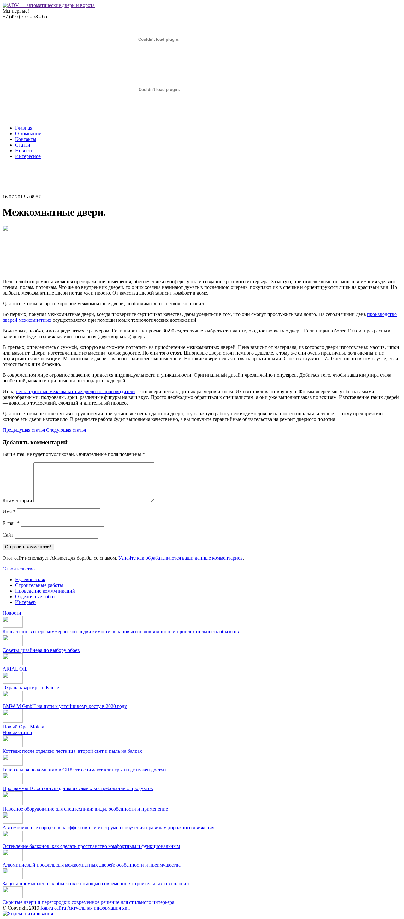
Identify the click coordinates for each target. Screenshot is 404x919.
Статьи (22, 145)
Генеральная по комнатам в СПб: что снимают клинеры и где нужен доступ (84, 769)
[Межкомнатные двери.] (34, 270)
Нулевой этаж (30, 579)
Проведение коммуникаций (45, 590)
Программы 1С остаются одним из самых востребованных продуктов (78, 788)
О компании (28, 133)
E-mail (11, 523)
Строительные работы (39, 585)
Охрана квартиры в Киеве (31, 687)
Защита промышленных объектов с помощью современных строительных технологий (96, 883)
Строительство (19, 568)
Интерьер (25, 602)
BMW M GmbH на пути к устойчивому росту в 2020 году (65, 706)
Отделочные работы (37, 596)
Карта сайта (53, 907)
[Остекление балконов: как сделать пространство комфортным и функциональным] (13, 840)
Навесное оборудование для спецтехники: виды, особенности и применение (85, 809)
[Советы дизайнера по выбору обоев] (13, 644)
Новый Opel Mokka (23, 726)
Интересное (28, 156)
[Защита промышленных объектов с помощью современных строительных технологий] (13, 877)
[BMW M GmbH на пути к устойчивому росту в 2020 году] (13, 700)
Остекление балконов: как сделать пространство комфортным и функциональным (91, 846)
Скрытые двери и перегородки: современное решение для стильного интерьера (88, 902)
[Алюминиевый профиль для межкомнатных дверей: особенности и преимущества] (13, 859)
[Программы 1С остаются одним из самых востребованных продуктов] (13, 782)
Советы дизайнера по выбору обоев (41, 650)
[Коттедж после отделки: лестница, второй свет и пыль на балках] (13, 745)
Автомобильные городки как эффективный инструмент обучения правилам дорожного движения (108, 827)
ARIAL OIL (15, 669)
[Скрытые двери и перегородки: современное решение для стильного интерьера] (13, 896)
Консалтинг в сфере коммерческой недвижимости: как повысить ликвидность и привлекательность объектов (121, 631)
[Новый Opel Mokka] (13, 721)
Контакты (25, 139)
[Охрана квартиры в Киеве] (13, 682)
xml (126, 907)
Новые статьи (17, 732)
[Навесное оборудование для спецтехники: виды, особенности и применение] (13, 803)
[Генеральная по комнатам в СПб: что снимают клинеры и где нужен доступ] (13, 764)
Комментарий (17, 500)
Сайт (8, 535)
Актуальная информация (94, 907)
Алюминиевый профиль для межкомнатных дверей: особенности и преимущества (92, 864)
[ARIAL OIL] (13, 663)
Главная (23, 128)
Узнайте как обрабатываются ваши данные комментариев (180, 558)
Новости (24, 150)
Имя (9, 511)
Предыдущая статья (24, 430)
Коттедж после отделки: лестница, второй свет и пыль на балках (72, 751)
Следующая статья (66, 430)
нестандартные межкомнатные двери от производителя (75, 391)
